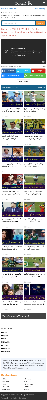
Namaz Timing (40, 8)
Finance (28, 379)
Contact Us (22, 398)
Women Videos (38, 363)
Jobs (4, 384)
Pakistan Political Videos (19, 360)
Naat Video (7, 363)
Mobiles (6, 387)
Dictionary (29, 384)
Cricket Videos (8, 365)
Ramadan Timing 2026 (9, 8)
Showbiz (6, 342)
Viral (4, 339)
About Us (4, 398)
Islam (5, 379)
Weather (6, 381)
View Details (23, 81)
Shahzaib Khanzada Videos (18, 368)
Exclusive (6, 352)
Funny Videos (16, 363)
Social (5, 345)
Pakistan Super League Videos (24, 365)
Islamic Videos (27, 363)
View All (41, 88)
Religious (6, 348)
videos (7, 12)
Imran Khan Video (35, 360)
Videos (27, 389)
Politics (5, 332)
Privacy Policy (13, 398)
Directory (6, 389)
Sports (13, 12)
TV (26, 381)
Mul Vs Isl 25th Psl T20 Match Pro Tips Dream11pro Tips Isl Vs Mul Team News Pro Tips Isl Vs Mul (23, 16)
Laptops (28, 387)
